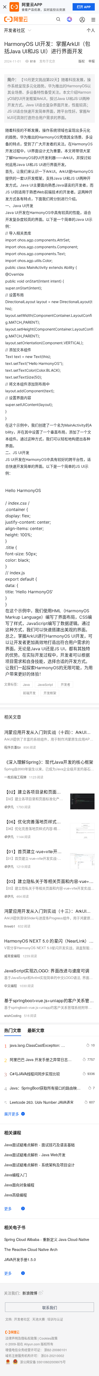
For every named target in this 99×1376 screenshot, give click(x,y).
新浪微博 (29, 1293)
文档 (8, 1319)
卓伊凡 (9, 807)
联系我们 (49, 1307)
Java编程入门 (15, 1174)
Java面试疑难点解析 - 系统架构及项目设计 (39, 1164)
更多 (8, 1208)
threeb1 (9, 926)
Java (26, 684)
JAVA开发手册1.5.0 (20, 1259)
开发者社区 (22, 1319)
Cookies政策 (48, 1338)
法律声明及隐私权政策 (21, 1338)
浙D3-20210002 (52, 1355)
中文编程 (10, 985)
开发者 (65, 684)
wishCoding (12, 1015)
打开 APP (84, 6)
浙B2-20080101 (55, 1350)
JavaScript (45, 684)
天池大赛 (38, 1319)
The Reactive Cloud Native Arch (31, 1249)
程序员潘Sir (12, 747)
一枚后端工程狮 (15, 777)
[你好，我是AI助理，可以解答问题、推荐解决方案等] (69, 19)
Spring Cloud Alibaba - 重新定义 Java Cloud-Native (46, 1239)
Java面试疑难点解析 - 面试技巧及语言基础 (39, 1144)
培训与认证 (55, 1319)
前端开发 (29, 693)
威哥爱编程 (12, 956)
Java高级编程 (15, 1194)
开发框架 (50, 693)
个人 (91, 30)
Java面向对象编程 (19, 1184)
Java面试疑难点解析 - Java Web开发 (34, 1154)
